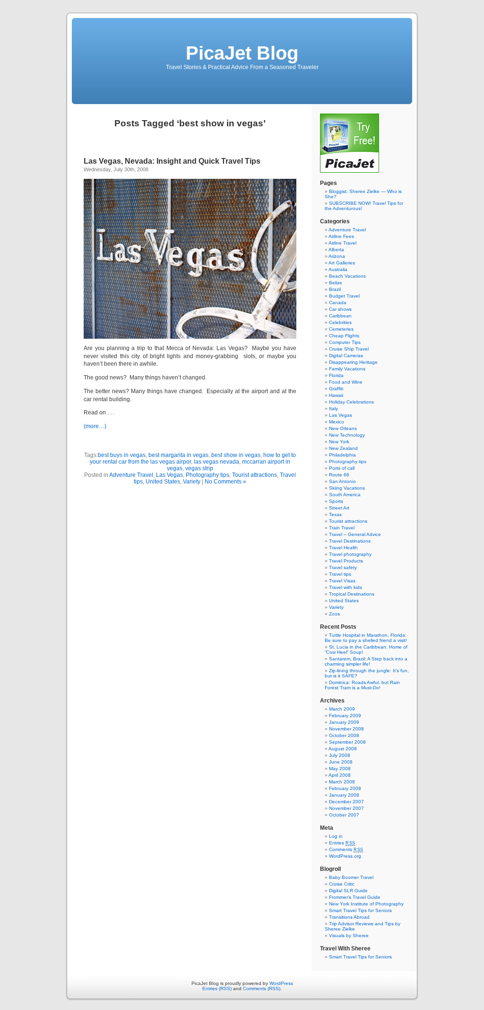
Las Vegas (169, 475)
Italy (333, 408)
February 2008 (345, 788)
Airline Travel (342, 243)
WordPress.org (345, 856)
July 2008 (339, 755)
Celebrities (340, 322)
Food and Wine (346, 382)
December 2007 (346, 801)
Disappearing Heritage (353, 362)
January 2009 (344, 722)
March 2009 (342, 708)
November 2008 (346, 728)
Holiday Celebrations (351, 401)
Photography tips (207, 475)
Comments (346, 849)
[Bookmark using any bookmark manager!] (113, 442)
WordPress (281, 983)
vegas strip (199, 468)
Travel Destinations (350, 541)
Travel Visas (342, 580)
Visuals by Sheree (349, 935)
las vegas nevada (216, 461)
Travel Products (346, 560)
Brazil (335, 289)
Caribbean (340, 315)
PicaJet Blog (242, 53)
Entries (342, 842)
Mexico (336, 421)
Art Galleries (341, 262)
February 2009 (345, 715)
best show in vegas (235, 455)
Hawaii (336, 395)
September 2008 (347, 742)
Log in (336, 836)
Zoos (334, 613)
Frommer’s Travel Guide (354, 897)
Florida (336, 375)
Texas (335, 514)
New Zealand (343, 448)
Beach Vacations (347, 276)
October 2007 (344, 814)
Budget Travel (344, 296)
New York (339, 441)
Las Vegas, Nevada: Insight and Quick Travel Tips (172, 161)
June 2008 (341, 761)
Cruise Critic (341, 884)
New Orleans (343, 428)
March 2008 (342, 781)
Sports (336, 501)
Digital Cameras (346, 355)
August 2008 (342, 748)
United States (163, 481)
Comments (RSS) (261, 988)
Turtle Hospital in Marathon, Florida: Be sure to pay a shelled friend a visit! (366, 637)
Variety (191, 481)
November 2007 (346, 808)
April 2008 (339, 775)
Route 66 (339, 474)
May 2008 (340, 768)
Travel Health (343, 547)
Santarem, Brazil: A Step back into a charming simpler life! (366, 661)
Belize (335, 282)
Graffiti (336, 388)
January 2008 (344, 795)
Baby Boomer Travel (351, 877)
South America (345, 494)
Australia (337, 269)
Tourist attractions (254, 475)
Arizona (336, 256)
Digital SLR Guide (348, 890)
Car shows (340, 309)
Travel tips (340, 574)
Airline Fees (341, 236)
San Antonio (342, 481)
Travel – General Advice (355, 534)
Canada (337, 302)
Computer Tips (345, 342)
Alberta (336, 249)
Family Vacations (347, 368)
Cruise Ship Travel (349, 348)
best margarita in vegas (178, 455)
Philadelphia (342, 454)
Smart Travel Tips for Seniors (360, 910)
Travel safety (343, 567)
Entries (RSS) (217, 988)
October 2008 (344, 735)
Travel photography (350, 554)
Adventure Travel (131, 475)
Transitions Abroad (349, 917)
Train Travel (341, 527)
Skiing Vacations (347, 488)
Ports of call (341, 468)
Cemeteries (341, 329)
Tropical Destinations (351, 594)
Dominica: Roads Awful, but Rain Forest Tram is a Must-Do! (362, 685)
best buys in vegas (122, 455)
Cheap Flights (344, 335)
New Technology (347, 435)
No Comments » (225, 481)
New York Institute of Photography (366, 903)
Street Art (339, 507)
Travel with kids (345, 587)
